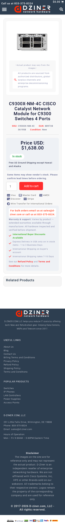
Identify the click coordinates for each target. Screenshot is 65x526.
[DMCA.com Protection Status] (26, 520)
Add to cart (31, 186)
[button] (4, 9)
